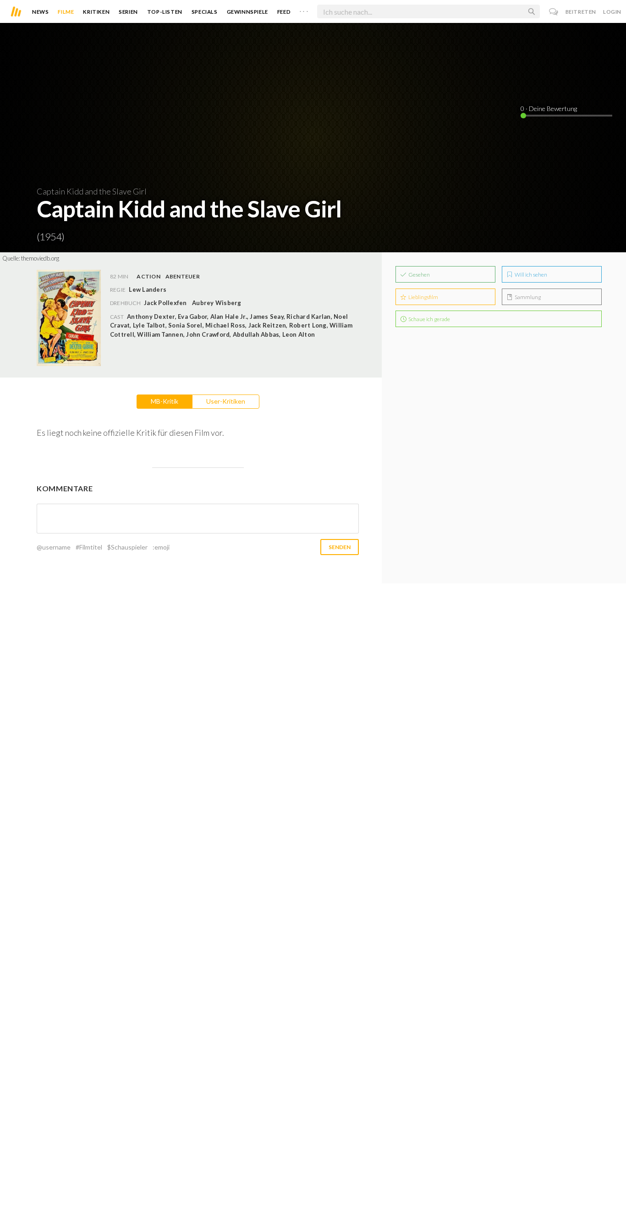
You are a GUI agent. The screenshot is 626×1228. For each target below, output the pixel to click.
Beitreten (581, 12)
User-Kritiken (225, 401)
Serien (128, 12)
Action (148, 276)
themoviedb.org (40, 258)
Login (612, 12)
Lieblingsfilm (422, 297)
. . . (304, 9)
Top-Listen (164, 12)
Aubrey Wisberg (216, 302)
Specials (205, 12)
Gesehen (418, 274)
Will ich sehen (530, 274)
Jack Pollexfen (165, 302)
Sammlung (527, 297)
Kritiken (96, 12)
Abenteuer (182, 276)
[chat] (554, 12)
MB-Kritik (164, 401)
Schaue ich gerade (428, 319)
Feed (284, 12)
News (40, 12)
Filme (66, 12)
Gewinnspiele (247, 12)
